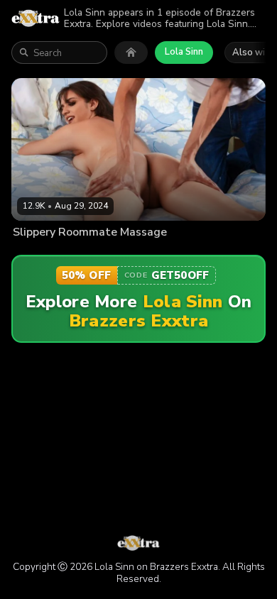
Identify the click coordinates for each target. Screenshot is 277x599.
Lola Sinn (184, 51)
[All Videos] (131, 52)
